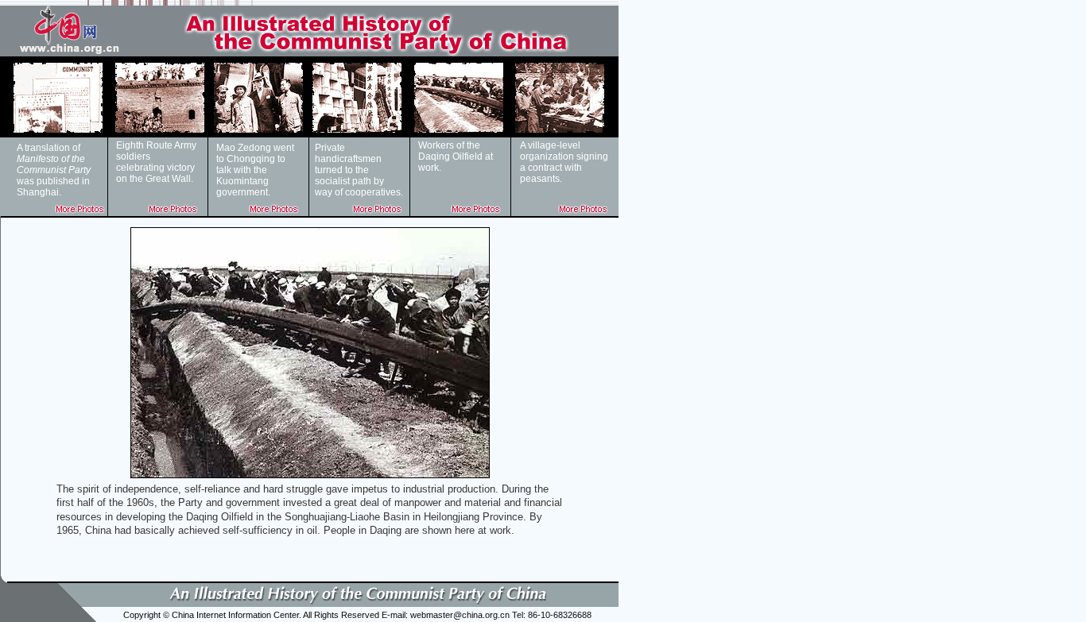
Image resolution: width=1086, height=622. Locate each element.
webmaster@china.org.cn (460, 615)
